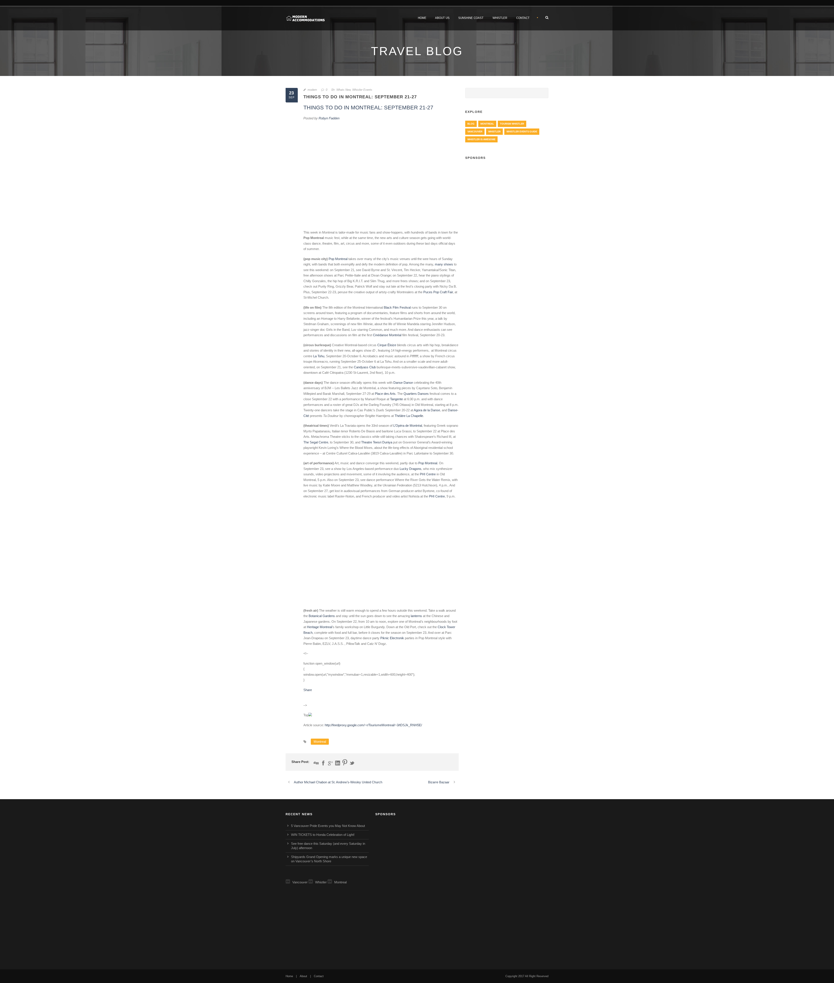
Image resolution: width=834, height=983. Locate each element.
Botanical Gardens (322, 616)
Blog (471, 123)
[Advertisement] (506, 195)
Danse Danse (403, 382)
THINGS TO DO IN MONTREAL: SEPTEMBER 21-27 (368, 107)
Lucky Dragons (410, 469)
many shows (444, 264)
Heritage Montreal (319, 627)
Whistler (500, 18)
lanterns (416, 616)
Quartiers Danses (416, 393)
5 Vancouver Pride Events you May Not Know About (328, 826)
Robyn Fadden (329, 118)
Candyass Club (365, 367)
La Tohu (318, 356)
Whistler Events (362, 89)
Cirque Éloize (386, 345)
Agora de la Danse (427, 410)
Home (422, 18)
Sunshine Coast (470, 18)
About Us (442, 18)
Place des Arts (385, 393)
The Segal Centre (315, 442)
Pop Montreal (338, 259)
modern (312, 89)
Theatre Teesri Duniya (376, 442)
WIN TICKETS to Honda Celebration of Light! (322, 834)
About (303, 976)
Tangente (396, 399)
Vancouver (474, 131)
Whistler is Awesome (481, 139)
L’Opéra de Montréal (407, 425)
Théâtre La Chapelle (409, 416)
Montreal (320, 741)
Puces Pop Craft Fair (438, 292)
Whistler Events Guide (521, 131)
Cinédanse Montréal (387, 335)
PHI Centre (428, 474)
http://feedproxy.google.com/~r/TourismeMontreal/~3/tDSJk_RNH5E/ (373, 725)
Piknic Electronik (392, 638)
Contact (523, 18)
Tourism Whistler (512, 123)
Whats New (343, 89)
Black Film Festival (397, 307)
